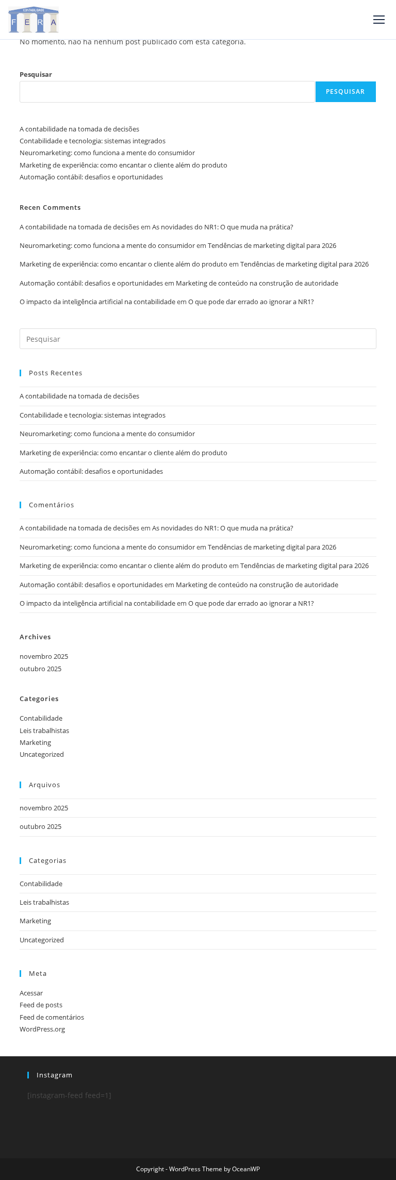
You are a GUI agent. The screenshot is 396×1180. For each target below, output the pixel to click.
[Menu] (379, 19)
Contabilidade (41, 718)
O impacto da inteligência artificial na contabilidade (97, 301)
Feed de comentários (52, 1017)
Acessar (31, 993)
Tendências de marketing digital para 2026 (272, 245)
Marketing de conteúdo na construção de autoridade (257, 283)
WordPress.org (42, 1029)
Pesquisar (36, 74)
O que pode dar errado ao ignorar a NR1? (251, 301)
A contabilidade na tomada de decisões (79, 129)
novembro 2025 (44, 656)
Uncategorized (42, 754)
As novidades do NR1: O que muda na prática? (222, 226)
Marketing (35, 742)
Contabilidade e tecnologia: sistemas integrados (93, 140)
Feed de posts (41, 1004)
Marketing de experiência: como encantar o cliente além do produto (123, 165)
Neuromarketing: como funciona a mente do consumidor (107, 152)
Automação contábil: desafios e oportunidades (91, 176)
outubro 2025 (40, 668)
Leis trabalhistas (44, 730)
